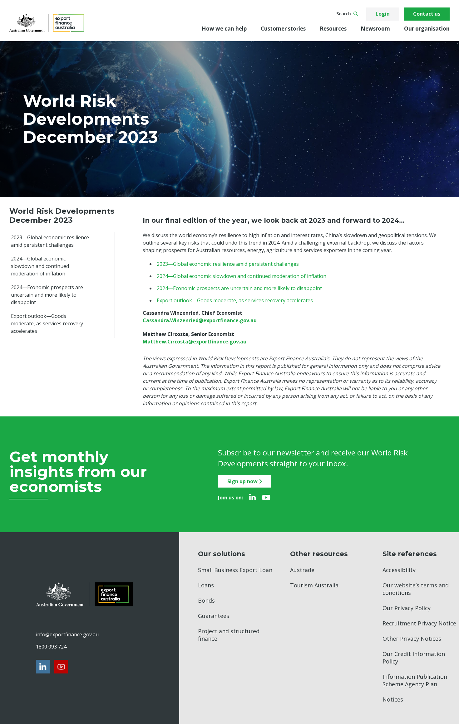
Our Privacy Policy (407, 608)
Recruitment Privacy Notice (419, 623)
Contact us (426, 13)
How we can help (224, 28)
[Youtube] (266, 497)
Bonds (206, 600)
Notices (393, 699)
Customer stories (283, 28)
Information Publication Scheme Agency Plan (415, 680)
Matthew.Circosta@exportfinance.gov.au (194, 341)
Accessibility (399, 570)
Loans (206, 585)
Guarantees (213, 616)
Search (343, 14)
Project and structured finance (228, 634)
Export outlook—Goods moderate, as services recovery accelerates (47, 323)
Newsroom (375, 28)
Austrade (302, 570)
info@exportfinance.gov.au (67, 634)
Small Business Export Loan (235, 570)
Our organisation (427, 28)
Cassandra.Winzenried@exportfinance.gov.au (200, 320)
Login (383, 13)
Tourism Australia (314, 585)
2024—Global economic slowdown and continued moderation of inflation (40, 266)
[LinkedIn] (252, 497)
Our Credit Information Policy (414, 657)
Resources (333, 28)
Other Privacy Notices (412, 638)
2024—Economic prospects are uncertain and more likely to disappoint (47, 295)
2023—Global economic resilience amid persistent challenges (50, 241)
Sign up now (243, 481)
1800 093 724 (51, 646)
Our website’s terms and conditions (416, 588)
